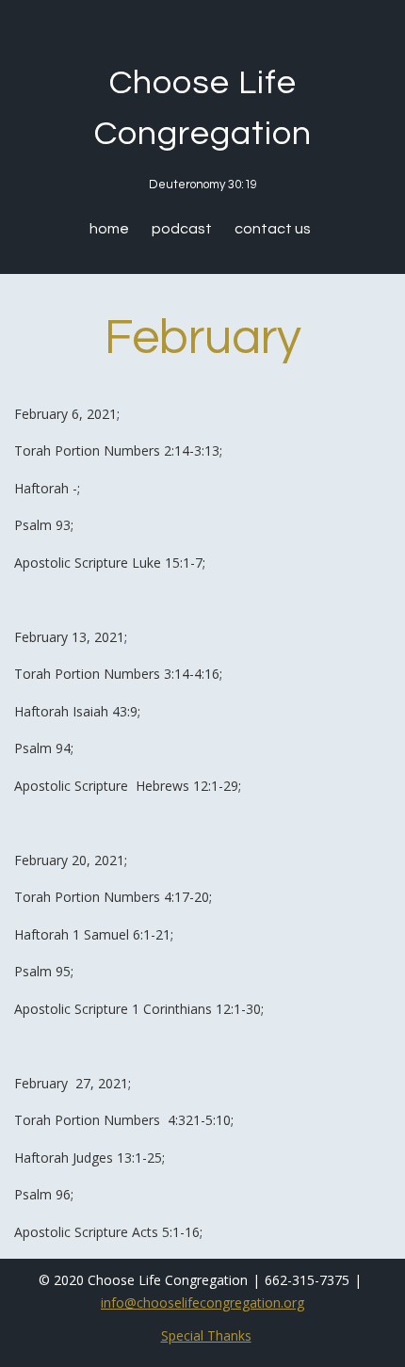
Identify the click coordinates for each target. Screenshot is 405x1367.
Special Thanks (206, 1335)
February (203, 338)
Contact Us (273, 228)
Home (109, 228)
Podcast (182, 228)
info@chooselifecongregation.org (202, 1302)
